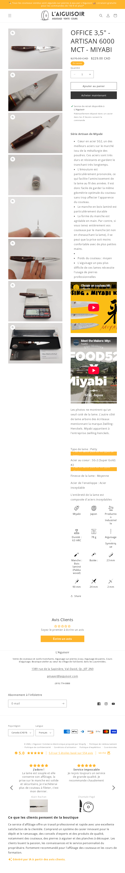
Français (43, 732)
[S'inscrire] (63, 703)
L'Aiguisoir (37, 744)
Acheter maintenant (93, 95)
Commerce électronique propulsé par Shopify (64, 744)
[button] (9, 15)
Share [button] (77, 596)
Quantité (75, 67)
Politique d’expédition (90, 747)
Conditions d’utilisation (65, 747)
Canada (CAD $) (19, 732)
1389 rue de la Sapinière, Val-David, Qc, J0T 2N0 (63, 669)
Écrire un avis (62, 639)
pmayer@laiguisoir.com (62, 676)
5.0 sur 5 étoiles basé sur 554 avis (71, 753)
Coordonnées (110, 747)
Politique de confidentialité (38, 747)
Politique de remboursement (103, 744)
